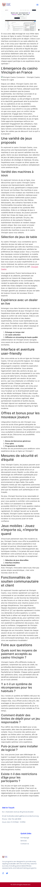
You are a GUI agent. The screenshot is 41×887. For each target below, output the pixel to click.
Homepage (24, 838)
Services (23, 841)
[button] (37, 4)
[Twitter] (7, 873)
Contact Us (24, 844)
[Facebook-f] (3, 873)
